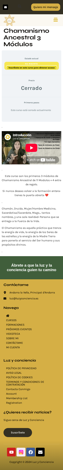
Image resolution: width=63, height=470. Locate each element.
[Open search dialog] (19, 7)
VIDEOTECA (13, 333)
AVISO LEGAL (14, 372)
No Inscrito (31, 64)
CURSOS (11, 320)
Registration (14, 402)
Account (11, 393)
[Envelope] (5, 7)
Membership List (16, 398)
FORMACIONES (15, 324)
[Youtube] (11, 452)
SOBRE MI (12, 338)
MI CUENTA (13, 347)
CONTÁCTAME (14, 342)
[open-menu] (56, 20)
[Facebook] (30, 452)
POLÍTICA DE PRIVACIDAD (21, 368)
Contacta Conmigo (18, 389)
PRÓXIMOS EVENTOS (19, 329)
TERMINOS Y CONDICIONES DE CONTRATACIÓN (25, 383)
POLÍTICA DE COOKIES (19, 377)
